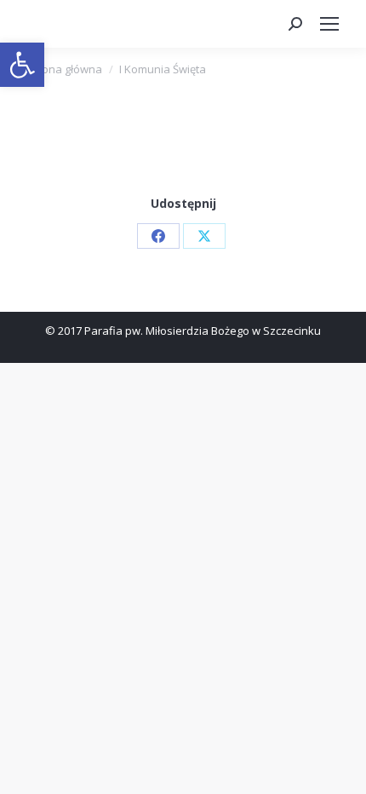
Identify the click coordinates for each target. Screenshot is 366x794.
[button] (22, 65)
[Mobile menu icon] (329, 24)
